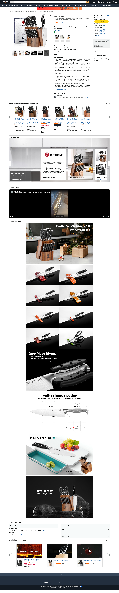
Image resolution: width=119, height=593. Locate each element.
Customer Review (17, 192)
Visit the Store (99, 179)
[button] (3, 5)
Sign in (104, 25)
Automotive (108, 5)
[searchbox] (50, 2)
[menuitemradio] (106, 216)
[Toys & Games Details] (104, 5)
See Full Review (46, 192)
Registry (82, 5)
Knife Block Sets (50, 11)
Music (86, 5)
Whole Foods (50, 5)
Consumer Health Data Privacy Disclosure (61, 586)
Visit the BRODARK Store (59, 21)
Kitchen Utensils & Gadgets (28, 11)
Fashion (77, 5)
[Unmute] (108, 216)
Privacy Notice (49, 586)
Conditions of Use (42, 586)
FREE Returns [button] (57, 30)
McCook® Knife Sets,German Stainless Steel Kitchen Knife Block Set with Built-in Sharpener (93, 561)
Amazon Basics (22, 5)
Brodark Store (102, 29)
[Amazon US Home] (46, 582)
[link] (19, 120)
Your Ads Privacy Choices (74, 586)
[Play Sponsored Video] (59, 551)
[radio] (15, 53)
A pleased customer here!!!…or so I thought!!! (32, 192)
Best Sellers (29, 5)
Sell (73, 5)
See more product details (60, 89)
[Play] (10, 216)
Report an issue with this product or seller (65, 100)
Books (63, 5)
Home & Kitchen (12, 11)
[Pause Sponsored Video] (40, 554)
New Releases (37, 5)
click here (43, 530)
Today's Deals (58, 5)
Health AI (8, 5)
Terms (68, 31)
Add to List (96, 51)
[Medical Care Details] (17, 5)
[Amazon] (5, 2)
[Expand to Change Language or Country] (63, 582)
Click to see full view (30, 49)
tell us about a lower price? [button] (24, 534)
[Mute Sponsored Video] (40, 557)
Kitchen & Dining (19, 11)
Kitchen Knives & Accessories (40, 11)
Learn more (86, 97)
